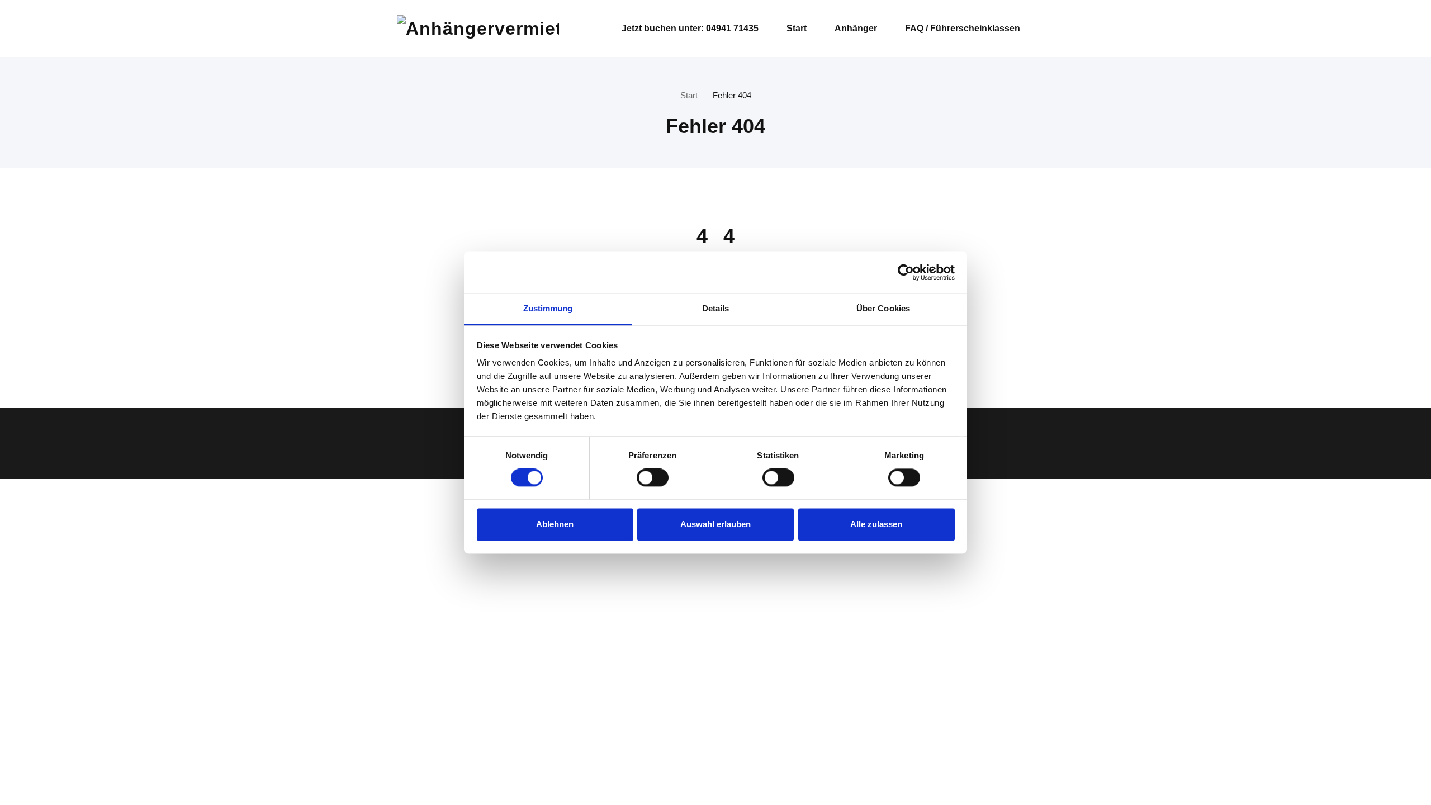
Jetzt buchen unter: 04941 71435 (690, 28)
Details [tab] (715, 308)
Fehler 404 (732, 95)
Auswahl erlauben (715, 524)
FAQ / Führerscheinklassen (962, 28)
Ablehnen (555, 524)
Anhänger (856, 28)
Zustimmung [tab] (548, 308)
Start (796, 28)
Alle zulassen (876, 524)
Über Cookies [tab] (883, 308)
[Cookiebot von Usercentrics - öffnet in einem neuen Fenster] (906, 272)
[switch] (650, 478)
